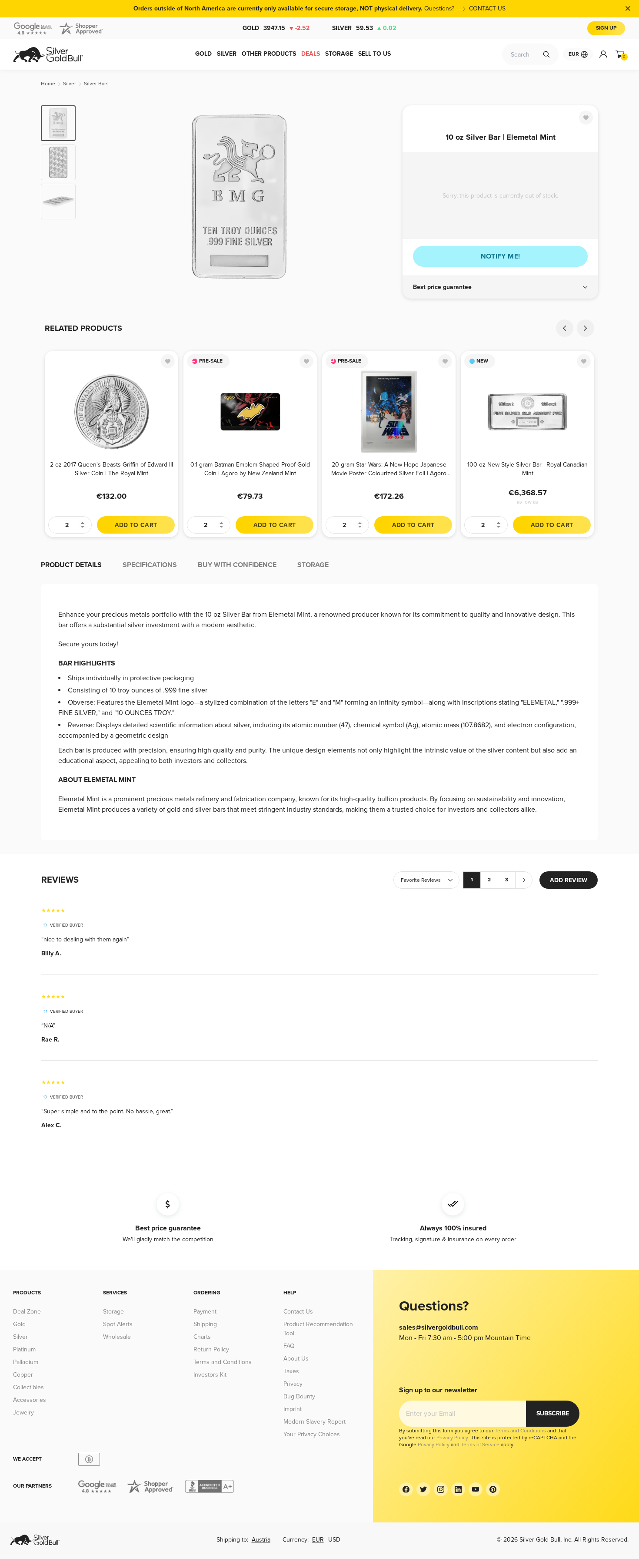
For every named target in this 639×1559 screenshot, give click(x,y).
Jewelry (23, 1412)
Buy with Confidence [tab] (237, 565)
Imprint (292, 1409)
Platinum (24, 1349)
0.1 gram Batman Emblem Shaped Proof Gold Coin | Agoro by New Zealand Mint (250, 469)
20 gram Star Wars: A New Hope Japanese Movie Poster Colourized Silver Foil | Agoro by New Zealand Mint (388, 469)
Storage (113, 1311)
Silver (364, 28)
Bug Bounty (299, 1396)
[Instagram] (441, 1489)
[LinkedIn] (458, 1489)
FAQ (289, 1346)
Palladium (25, 1362)
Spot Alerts (118, 1324)
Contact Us (298, 1311)
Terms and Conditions (222, 1362)
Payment (204, 1311)
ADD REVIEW (568, 880)
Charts (202, 1337)
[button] (500, 287)
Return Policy (211, 1349)
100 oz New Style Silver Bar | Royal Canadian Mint (527, 469)
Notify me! (500, 256)
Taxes (291, 1371)
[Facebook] (406, 1489)
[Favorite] (586, 117)
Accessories (29, 1400)
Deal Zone (27, 1311)
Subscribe (552, 1413)
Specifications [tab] (150, 565)
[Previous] (96, 197)
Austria (261, 1539)
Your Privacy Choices (311, 1434)
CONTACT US (487, 8)
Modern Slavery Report (314, 1421)
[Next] (382, 197)
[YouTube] (476, 1489)
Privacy (293, 1384)
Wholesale (117, 1337)
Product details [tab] (71, 565)
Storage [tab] (313, 565)
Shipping (205, 1324)
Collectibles (28, 1387)
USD (334, 1539)
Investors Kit (209, 1374)
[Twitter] (423, 1489)
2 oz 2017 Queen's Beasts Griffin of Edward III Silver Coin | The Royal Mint (111, 469)
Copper (23, 1374)
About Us (296, 1358)
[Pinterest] (493, 1489)
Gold (276, 28)
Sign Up (606, 28)
